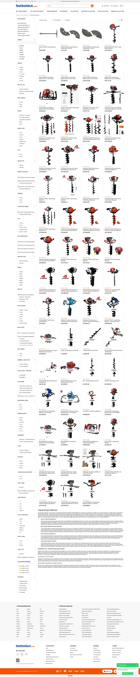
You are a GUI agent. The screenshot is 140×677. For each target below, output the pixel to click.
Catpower (19, 628)
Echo (18, 636)
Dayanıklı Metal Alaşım (25, 214)
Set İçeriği (21, 381)
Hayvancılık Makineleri (86, 630)
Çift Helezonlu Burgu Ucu (25, 183)
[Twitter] (21, 654)
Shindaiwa (42, 630)
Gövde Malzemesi (23, 206)
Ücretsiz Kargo (23, 587)
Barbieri (18, 621)
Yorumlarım (95, 656)
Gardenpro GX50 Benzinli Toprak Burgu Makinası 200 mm (47, 169)
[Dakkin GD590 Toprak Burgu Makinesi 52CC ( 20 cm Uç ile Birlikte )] (92, 64)
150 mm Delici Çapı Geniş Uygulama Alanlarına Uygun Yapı (32, 177)
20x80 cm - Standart (24, 115)
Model (20, 267)
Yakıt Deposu (22, 497)
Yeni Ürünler (22, 585)
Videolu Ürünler (23, 583)
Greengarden (30, 628)
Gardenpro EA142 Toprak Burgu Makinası (47, 199)
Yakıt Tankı (21, 536)
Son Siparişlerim (97, 654)
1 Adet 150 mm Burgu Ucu (25, 386)
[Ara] (92, 5)
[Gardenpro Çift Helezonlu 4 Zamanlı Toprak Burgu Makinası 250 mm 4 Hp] (92, 307)
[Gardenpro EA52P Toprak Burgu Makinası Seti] (48, 216)
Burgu (20, 111)
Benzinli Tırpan (85, 615)
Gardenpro (22, 56)
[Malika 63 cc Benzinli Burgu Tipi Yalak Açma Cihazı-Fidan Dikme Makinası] (70, 307)
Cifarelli (18, 630)
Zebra (41, 636)
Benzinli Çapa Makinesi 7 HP (88, 621)
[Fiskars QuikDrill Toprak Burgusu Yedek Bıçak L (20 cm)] (92, 33)
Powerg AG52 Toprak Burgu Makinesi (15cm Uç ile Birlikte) (112, 412)
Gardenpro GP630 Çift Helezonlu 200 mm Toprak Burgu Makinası (47, 260)
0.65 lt (21, 519)
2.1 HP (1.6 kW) (23, 323)
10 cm (20, 132)
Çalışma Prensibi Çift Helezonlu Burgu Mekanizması (31, 181)
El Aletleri (48, 654)
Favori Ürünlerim (97, 652)
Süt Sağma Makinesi (111, 628)
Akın (17, 611)
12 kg (20, 78)
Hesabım (95, 648)
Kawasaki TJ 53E (23, 299)
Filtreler (20, 577)
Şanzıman (21, 435)
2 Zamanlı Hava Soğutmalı (26, 345)
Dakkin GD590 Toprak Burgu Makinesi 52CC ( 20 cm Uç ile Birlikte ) (90, 78)
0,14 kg (21, 67)
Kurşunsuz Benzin (24, 493)
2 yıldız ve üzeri (25, 570)
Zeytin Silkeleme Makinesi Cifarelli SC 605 (91, 609)
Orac (41, 621)
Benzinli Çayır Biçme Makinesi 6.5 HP (67, 634)
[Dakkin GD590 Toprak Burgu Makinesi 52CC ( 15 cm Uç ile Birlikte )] (70, 64)
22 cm (21, 465)
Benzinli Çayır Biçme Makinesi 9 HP (114, 619)
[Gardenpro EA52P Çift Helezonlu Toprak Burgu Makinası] (92, 185)
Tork (19, 446)
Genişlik (20, 193)
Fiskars (28, 617)
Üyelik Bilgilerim (96, 650)
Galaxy (28, 621)
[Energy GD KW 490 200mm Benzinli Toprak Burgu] (48, 367)
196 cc (21, 417)
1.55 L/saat (22, 525)
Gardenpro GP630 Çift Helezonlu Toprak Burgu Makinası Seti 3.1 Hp (91, 138)
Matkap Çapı (22, 256)
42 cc (20, 424)
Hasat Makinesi (85, 617)
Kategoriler (21, 19)
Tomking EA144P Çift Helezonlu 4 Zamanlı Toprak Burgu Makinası (47, 290)
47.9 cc (21, 426)
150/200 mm (22, 141)
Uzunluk (20, 457)
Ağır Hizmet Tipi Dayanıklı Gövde (26, 212)
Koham (41, 613)
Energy (28, 611)
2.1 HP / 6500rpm (23, 366)
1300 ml (21, 510)
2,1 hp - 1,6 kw (23, 227)
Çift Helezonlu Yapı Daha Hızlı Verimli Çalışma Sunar (31, 186)
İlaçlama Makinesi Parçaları (65, 613)
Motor (20, 289)
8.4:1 (20, 409)
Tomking (42, 634)
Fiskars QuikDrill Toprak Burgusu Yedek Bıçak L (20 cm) (91, 47)
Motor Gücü (21, 305)
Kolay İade (114, 656)
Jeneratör (109, 617)
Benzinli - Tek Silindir (24, 297)
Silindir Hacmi (22, 413)
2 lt (20, 532)
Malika (41, 619)
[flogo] (25, 646)
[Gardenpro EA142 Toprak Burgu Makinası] (48, 185)
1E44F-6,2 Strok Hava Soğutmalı (26, 294)
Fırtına (28, 615)
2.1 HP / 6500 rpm (23, 364)
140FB (21, 271)
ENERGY (21, 52)
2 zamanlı (21, 338)
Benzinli (21, 487)
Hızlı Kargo (22, 592)
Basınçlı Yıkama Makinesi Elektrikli (114, 615)
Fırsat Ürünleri (23, 590)
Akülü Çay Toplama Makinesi (65, 630)
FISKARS (21, 54)
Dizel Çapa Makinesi (63, 628)
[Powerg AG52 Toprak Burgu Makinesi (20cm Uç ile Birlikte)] (48, 428)
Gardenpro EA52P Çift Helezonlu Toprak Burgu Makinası (91, 199)
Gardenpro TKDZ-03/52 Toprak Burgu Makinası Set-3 (112, 138)
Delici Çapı (21, 161)
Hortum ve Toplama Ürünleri (113, 636)
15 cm (20, 137)
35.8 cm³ (21, 422)
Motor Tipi (21, 327)
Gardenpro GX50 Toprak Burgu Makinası (69, 260)
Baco (18, 617)
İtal (40, 609)
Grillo (28, 630)
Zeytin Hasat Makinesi (86, 632)
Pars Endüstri (43, 626)
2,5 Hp (21, 321)
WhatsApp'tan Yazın (127, 673)
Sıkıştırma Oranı (23, 400)
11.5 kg (21, 102)
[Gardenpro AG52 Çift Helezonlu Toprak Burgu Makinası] (92, 155)
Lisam (41, 615)
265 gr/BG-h (22, 377)
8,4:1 (20, 404)
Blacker (18, 626)
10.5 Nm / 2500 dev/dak (25, 452)
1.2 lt (20, 521)
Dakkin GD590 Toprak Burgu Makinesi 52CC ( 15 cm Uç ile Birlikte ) (68, 78)
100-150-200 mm (23, 261)
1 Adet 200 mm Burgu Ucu (25, 388)
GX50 (20, 285)
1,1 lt (20, 503)
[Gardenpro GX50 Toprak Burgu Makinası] (70, 246)
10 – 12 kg (21, 74)
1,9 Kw (21, 312)
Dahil (20, 121)
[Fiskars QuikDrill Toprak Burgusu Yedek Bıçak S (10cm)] (70, 33)
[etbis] (17, 660)
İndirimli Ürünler (23, 581)
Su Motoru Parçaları (63, 619)
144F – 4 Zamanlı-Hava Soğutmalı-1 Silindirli (29, 333)
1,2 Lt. (20, 540)
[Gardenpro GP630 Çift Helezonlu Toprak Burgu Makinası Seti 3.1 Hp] (92, 124)
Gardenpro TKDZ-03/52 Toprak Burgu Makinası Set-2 (69, 138)
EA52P (21, 280)
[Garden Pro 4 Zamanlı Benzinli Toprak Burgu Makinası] (114, 276)
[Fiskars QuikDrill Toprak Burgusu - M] (48, 33)
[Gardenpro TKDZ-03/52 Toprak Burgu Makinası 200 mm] (92, 94)
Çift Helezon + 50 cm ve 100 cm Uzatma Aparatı (30, 396)
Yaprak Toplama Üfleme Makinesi (24, 36)
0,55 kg (21, 69)
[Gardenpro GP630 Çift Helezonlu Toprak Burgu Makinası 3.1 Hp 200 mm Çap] (92, 216)
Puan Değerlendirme (24, 561)
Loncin (41, 617)
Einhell (28, 609)
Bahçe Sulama (49, 663)
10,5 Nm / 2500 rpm (24, 450)
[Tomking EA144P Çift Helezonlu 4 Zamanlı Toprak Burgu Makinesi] (70, 276)
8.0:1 (20, 407)
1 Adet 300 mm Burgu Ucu (25, 390)
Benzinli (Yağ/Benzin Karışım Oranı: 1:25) (28, 490)
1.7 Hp (21, 223)
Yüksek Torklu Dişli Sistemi (26, 441)
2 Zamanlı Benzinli (24, 340)
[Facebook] (17, 654)
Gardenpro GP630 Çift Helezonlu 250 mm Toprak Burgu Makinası (69, 229)
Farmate (29, 613)
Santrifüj (21, 93)
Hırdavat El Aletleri (111, 626)
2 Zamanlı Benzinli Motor (25, 343)
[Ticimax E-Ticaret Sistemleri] (70, 676)
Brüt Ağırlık (21, 98)
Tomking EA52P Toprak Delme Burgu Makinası (46, 320)
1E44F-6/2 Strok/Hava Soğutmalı (26, 336)
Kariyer (71, 656)
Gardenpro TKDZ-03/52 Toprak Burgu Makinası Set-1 (47, 138)
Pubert (41, 628)
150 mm (21, 139)
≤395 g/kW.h (22, 375)
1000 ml (21, 527)
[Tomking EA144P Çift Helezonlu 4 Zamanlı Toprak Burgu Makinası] (48, 276)
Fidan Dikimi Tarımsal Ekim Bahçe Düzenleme (29, 241)
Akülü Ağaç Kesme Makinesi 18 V (66, 623)
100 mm (21, 134)
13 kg (20, 104)
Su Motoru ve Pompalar (64, 626)
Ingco (28, 636)
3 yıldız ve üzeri (25, 568)
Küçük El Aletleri (49, 659)
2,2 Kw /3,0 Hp (23, 229)
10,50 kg (21, 76)
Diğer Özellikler (23, 171)
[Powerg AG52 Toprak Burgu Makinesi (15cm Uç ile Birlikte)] (114, 398)
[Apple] (107, 671)
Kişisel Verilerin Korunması (76, 654)
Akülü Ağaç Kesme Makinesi (113, 623)
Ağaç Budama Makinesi (24, 27)
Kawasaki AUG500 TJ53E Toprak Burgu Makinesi (113, 47)
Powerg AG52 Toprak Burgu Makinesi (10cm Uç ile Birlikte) (46, 108)
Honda (28, 632)
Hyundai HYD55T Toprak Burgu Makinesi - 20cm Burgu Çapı (112, 320)
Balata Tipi (21, 85)
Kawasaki (42, 611)
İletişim (71, 652)
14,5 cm (21, 463)
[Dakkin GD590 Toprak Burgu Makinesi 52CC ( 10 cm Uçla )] (48, 64)
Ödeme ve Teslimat (116, 650)
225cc (21, 420)
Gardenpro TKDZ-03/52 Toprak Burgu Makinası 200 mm (91, 108)
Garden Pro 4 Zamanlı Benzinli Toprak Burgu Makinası (112, 290)
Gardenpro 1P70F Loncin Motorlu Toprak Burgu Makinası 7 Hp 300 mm (113, 108)
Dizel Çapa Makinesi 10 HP (65, 611)
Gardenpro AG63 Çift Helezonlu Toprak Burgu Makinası (113, 169)
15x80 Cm (21, 143)
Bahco (18, 619)
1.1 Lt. (20, 543)
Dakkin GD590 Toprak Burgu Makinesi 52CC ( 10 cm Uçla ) (46, 78)
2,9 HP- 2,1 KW (23, 231)
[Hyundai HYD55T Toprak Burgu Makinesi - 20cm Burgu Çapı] (114, 307)
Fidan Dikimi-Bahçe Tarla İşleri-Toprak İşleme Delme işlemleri (33, 248)
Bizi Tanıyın (72, 648)
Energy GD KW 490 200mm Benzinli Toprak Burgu (48, 381)
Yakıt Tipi (20, 549)
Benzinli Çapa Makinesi (87, 636)
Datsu (18, 634)
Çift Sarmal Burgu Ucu (25, 188)
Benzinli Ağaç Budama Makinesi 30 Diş (115, 621)
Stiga (41, 632)
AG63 (20, 274)
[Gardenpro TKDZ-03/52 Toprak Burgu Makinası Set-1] (48, 124)
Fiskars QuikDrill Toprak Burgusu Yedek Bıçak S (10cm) (69, 47)
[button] (49, 103)
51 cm (20, 202)
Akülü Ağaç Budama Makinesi (113, 609)
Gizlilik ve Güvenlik (116, 652)
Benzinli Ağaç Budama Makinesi (113, 634)
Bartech (18, 623)
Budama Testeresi (86, 628)
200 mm (21, 167)
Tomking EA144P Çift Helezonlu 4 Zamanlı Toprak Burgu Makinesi (69, 290)
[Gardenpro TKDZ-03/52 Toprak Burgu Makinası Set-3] (114, 124)
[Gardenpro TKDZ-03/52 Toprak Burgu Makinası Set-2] (70, 124)
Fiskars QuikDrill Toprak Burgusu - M (48, 47)
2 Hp (20, 225)
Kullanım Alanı (22, 236)
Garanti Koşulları (116, 654)
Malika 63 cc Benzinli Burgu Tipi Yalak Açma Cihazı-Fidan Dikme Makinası (69, 320)
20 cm (21, 145)
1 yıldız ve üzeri (25, 572)
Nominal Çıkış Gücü (24, 360)
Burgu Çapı (21, 128)
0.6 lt (20, 478)
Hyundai (29, 634)
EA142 (20, 276)
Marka (20, 39)
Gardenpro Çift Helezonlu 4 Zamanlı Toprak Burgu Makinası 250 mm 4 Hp (91, 320)
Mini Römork (109, 630)
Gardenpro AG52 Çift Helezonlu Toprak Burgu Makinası (91, 169)
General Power (30, 626)
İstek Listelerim (96, 659)
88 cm (21, 467)
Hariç (20, 124)
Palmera (41, 623)
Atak (18, 615)
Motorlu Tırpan (21, 33)
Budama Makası (62, 636)
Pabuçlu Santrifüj (23, 89)
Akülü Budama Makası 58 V (65, 632)
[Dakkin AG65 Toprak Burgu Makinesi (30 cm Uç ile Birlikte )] (114, 64)
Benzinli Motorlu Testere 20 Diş (88, 626)
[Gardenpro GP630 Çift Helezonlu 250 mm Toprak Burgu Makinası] (70, 216)
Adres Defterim (96, 661)
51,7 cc (21, 431)
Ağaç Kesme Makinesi (23, 31)
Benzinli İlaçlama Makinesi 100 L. (89, 619)
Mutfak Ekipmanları (50, 661)
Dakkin (18, 632)
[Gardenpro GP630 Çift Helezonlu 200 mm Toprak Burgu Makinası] (48, 246)
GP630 (21, 282)
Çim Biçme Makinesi (23, 29)
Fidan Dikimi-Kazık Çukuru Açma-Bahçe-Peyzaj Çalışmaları (33, 252)
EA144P (21, 278)
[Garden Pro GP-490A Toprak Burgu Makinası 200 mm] (70, 94)
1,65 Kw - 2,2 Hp (23, 310)
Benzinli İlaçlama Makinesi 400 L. (114, 613)
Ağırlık (20, 63)
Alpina (18, 613)
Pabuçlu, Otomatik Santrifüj (26, 91)
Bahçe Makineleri (22, 23)
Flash (28, 619)
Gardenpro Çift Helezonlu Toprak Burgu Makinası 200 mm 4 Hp (69, 169)
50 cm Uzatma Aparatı (25, 392)
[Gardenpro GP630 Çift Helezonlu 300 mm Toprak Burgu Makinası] (114, 216)
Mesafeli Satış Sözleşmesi (118, 648)
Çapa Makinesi (62, 621)
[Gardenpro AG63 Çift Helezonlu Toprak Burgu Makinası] (114, 155)
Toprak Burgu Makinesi (23, 25)
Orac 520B (22, 301)
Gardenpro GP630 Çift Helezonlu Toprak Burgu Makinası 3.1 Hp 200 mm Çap (91, 229)
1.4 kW (21, 314)
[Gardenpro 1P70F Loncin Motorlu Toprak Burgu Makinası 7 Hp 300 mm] (114, 94)
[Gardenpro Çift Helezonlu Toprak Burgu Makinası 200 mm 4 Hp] (70, 155)
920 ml (21, 545)
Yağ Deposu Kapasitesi (25, 472)
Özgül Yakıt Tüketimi (24, 370)
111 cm (21, 461)
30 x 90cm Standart (24, 117)
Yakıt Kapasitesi (23, 514)
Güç (19, 218)
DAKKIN (21, 50)
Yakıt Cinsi (21, 483)
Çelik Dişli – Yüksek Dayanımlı (27, 439)
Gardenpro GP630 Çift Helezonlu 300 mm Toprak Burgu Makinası (113, 229)
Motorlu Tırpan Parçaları (64, 615)
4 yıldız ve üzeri (25, 566)
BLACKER (21, 45)
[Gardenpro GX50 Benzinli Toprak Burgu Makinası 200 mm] (48, 155)
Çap (19, 150)
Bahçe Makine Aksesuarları (52, 656)
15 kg (20, 106)
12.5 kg (21, 80)
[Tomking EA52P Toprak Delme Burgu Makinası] (48, 307)
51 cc (20, 428)
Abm (18, 609)
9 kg (20, 355)
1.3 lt (20, 523)
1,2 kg (20, 71)
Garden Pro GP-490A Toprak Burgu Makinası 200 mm (70, 108)
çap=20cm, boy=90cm (24, 119)
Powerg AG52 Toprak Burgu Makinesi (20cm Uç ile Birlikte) (46, 442)
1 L (20, 501)
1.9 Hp (21, 316)
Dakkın (21, 48)
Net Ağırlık (21, 349)
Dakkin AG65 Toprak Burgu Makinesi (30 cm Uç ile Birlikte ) (113, 78)
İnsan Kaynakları (74, 650)
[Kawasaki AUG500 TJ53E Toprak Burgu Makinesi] (114, 33)
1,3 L (20, 508)
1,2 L (20, 506)
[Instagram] (26, 654)
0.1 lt (20, 476)
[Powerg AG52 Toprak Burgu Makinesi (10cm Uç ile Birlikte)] (48, 94)
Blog (47, 648)
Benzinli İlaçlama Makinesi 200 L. (66, 617)
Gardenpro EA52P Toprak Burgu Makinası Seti (47, 229)
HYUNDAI (21, 59)
